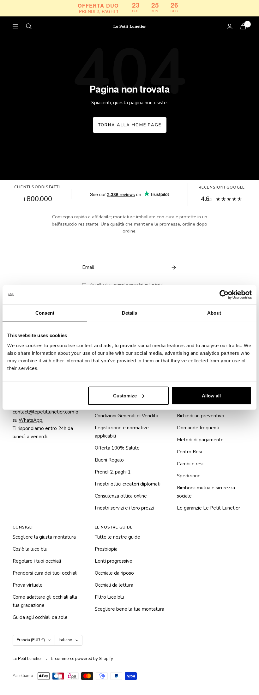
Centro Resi (189, 452)
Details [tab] (129, 313)
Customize (125, 395)
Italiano (65, 640)
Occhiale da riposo (114, 573)
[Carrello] (243, 26)
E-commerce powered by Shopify (82, 659)
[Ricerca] (29, 26)
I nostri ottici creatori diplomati (127, 484)
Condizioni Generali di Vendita (126, 416)
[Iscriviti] (172, 267)
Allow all (211, 395)
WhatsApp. (31, 420)
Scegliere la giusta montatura (44, 537)
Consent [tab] (44, 313)
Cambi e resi (190, 464)
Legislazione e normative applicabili (122, 432)
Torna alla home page (129, 125)
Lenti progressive (113, 561)
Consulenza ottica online (121, 496)
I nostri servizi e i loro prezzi (124, 508)
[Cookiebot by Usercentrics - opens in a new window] (224, 294)
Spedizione (189, 476)
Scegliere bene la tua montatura (129, 609)
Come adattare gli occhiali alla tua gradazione (45, 601)
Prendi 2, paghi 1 (113, 472)
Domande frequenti (198, 428)
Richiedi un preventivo (200, 416)
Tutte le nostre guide (117, 537)
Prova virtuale (28, 585)
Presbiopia (106, 549)
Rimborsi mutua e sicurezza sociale (206, 492)
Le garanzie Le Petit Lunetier (208, 508)
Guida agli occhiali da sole (40, 617)
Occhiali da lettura (114, 585)
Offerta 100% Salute (117, 448)
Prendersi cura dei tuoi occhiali (45, 573)
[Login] (229, 26)
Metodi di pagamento (200, 440)
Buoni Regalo (109, 460)
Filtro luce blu (109, 597)
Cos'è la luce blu (30, 549)
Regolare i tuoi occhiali (37, 561)
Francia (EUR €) (31, 640)
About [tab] (214, 313)
